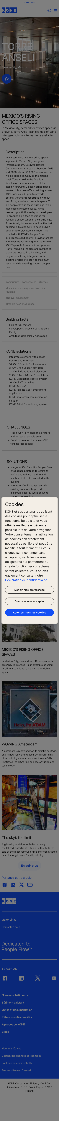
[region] (30, 560)
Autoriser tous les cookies (29, 612)
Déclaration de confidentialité (26, 580)
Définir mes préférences (29, 589)
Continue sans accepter (29, 601)
